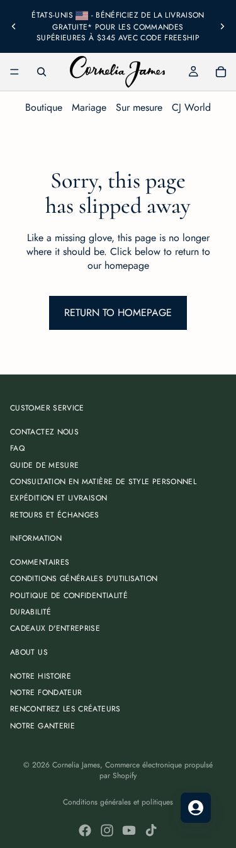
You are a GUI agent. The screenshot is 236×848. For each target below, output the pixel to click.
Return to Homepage (118, 312)
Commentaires (39, 562)
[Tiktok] (151, 830)
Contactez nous (44, 432)
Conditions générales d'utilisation (83, 579)
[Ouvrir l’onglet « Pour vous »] (196, 808)
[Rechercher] (41, 72)
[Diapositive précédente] (14, 26)
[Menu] (14, 71)
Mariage (89, 107)
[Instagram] (107, 830)
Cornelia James (76, 765)
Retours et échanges (54, 515)
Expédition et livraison (58, 498)
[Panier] (221, 72)
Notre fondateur (46, 692)
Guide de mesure (44, 465)
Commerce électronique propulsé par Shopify (156, 770)
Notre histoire (40, 676)
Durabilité (31, 612)
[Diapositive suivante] (222, 26)
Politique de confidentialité (69, 595)
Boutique (43, 107)
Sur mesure (139, 107)
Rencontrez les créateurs (65, 709)
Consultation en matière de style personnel (103, 481)
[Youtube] (129, 830)
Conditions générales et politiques (118, 802)
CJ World (191, 107)
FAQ (17, 448)
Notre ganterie (42, 726)
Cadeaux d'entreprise (55, 629)
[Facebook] (85, 830)
